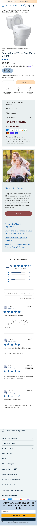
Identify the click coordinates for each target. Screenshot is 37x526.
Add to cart (26, 82)
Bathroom (25, 10)
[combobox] (26, 299)
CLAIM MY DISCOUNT (18, 515)
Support (4, 458)
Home (4, 10)
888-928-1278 (12, 474)
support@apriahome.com (14, 490)
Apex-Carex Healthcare (9, 48)
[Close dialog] (35, 501)
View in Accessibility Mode (15, 431)
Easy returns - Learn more (18, 93)
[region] (18, 272)
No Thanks (18, 519)
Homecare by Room (14, 10)
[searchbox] (13, 293)
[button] (33, 5)
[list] (18, 30)
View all (18, 213)
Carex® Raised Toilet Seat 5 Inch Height (15, 12)
